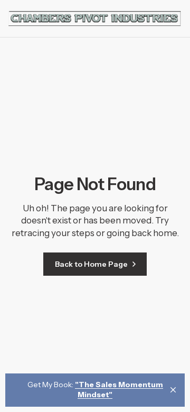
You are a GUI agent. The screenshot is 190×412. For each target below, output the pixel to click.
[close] (173, 389)
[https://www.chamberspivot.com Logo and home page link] (95, 18)
